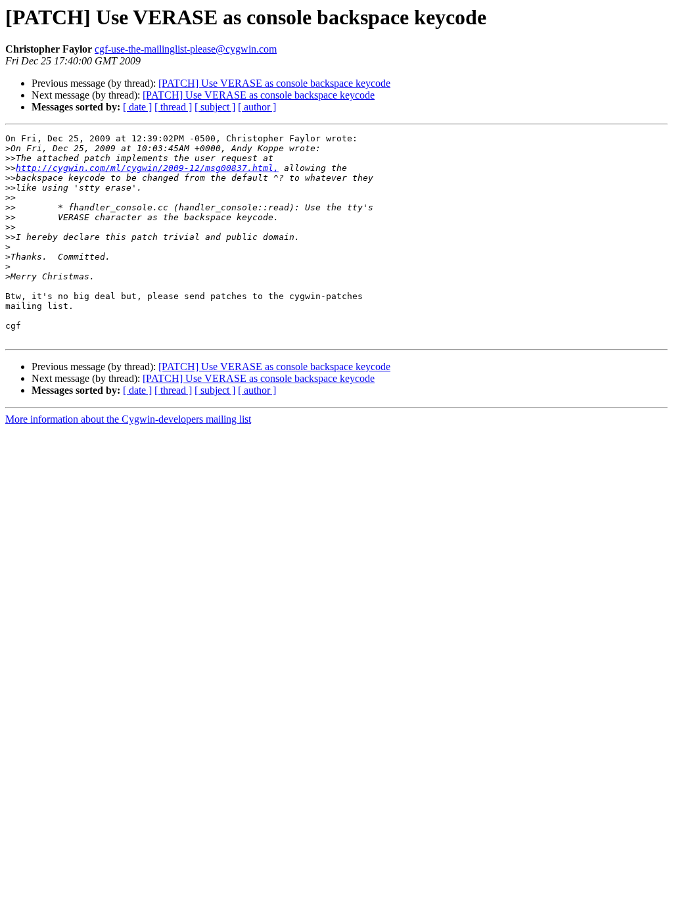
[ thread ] (173, 106)
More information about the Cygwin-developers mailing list (128, 419)
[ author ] (257, 106)
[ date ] (137, 106)
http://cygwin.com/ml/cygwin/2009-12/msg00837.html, (147, 168)
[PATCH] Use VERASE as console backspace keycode (274, 83)
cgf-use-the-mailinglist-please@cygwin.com (186, 49)
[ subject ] (215, 106)
